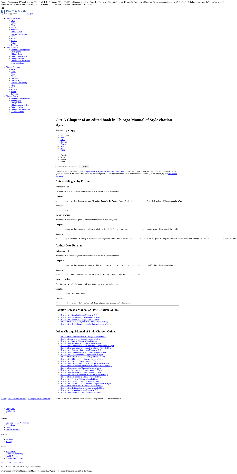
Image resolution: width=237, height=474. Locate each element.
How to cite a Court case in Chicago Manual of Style (81, 350)
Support (9, 413)
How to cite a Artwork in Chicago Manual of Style (80, 339)
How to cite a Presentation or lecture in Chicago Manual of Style (85, 383)
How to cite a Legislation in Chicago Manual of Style (81, 370)
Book (62, 157)
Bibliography (16, 52)
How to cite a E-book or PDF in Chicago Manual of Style (83, 357)
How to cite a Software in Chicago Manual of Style (80, 392)
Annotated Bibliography (20, 50)
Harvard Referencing (19, 34)
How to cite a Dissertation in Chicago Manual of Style (81, 354)
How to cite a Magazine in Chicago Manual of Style (80, 372)
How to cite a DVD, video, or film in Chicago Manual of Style (84, 322)
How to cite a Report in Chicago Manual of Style (79, 390)
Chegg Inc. (10, 409)
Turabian (14, 45)
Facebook (10, 439)
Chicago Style (16, 32)
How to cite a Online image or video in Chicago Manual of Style (85, 324)
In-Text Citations (17, 63)
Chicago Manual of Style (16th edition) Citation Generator (105, 171)
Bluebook (15, 29)
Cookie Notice (11, 456)
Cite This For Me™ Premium (17, 423)
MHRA (14, 41)
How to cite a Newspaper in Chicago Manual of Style (81, 377)
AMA (13, 23)
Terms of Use (11, 451)
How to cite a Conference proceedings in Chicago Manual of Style (86, 348)
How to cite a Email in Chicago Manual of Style (79, 361)
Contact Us (10, 411)
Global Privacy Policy (14, 454)
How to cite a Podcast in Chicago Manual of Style (79, 381)
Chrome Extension (13, 429)
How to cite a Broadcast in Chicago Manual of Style (80, 343)
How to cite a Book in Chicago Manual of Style (79, 315)
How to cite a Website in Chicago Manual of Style (80, 317)
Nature (13, 43)
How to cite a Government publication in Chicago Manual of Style (86, 366)
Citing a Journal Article (20, 56)
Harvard (63, 142)
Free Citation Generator (17, 399)
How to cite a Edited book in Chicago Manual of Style (81, 359)
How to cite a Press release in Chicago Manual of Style (81, 386)
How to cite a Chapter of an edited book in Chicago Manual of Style (87, 346)
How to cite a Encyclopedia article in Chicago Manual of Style (84, 363)
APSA (13, 27)
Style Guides (11, 425)
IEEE (13, 36)
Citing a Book (16, 54)
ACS (13, 21)
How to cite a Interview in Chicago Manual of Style (80, 368)
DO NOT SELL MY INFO (12, 462)
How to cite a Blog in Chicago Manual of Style (78, 341)
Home (3, 399)
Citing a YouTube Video (20, 61)
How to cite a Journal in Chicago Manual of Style (79, 319)
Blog (8, 427)
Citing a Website (17, 58)
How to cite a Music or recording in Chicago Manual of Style (84, 375)
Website (63, 155)
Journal (63, 159)
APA (13, 25)
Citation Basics (12, 47)
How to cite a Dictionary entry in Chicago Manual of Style (83, 352)
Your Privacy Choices (14, 458)
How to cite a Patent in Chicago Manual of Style (79, 379)
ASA (62, 146)
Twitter (8, 442)
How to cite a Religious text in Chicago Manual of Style (82, 388)
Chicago (63, 144)
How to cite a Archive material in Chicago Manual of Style (83, 337)
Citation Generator (13, 18)
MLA (13, 38)
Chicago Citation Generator (39, 399)
